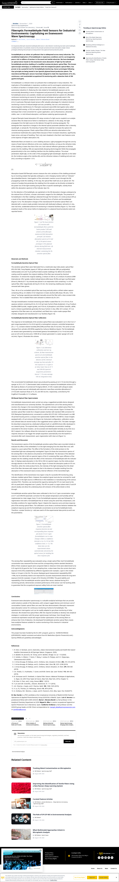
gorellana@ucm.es (19, 709)
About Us (99, 868)
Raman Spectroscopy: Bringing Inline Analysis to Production (69, 724)
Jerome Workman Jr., (47, 802)
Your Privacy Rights (51, 859)
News (106, 868)
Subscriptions (49, 855)
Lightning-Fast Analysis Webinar (37, 7)
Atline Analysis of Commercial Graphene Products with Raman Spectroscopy (35, 724)
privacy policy (44, 745)
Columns (77, 2)
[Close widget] (41, 850)
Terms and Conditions (51, 857)
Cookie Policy (53, 880)
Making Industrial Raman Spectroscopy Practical (51, 724)
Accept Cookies (104, 877)
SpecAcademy (25, 7)
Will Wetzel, (38, 771)
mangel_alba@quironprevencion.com (62, 707)
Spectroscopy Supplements (19, 25)
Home (92, 868)
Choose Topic (6, 7)
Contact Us (114, 868)
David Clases (45, 835)
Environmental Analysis (18, 751)
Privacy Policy (49, 853)
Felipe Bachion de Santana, (60, 802)
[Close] (116, 877)
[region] (59, 877)
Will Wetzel (38, 817)
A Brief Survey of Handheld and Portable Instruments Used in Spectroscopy (17, 724)
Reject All (92, 877)
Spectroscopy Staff (47, 771)
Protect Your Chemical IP (50, 7)
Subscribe (68, 741)
